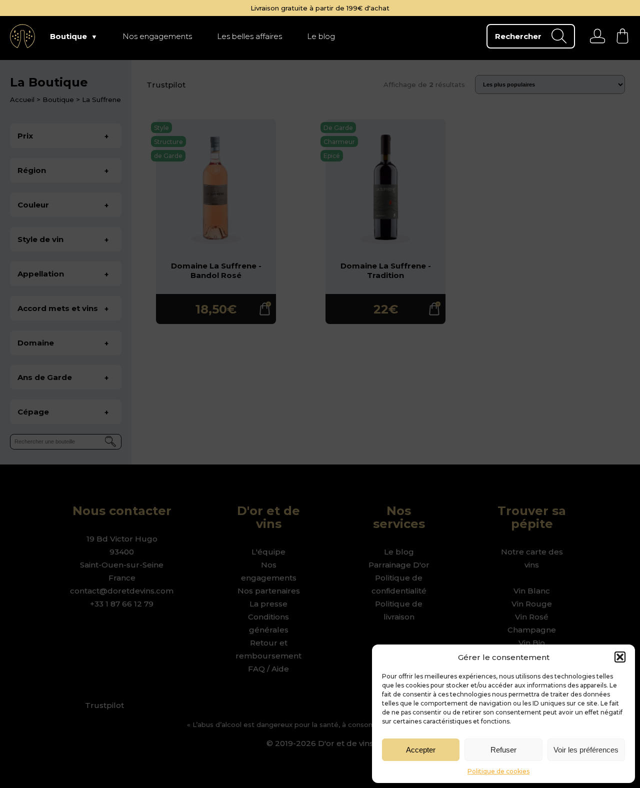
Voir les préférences (586, 750)
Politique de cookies (499, 771)
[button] (620, 657)
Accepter (421, 750)
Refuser (503, 750)
